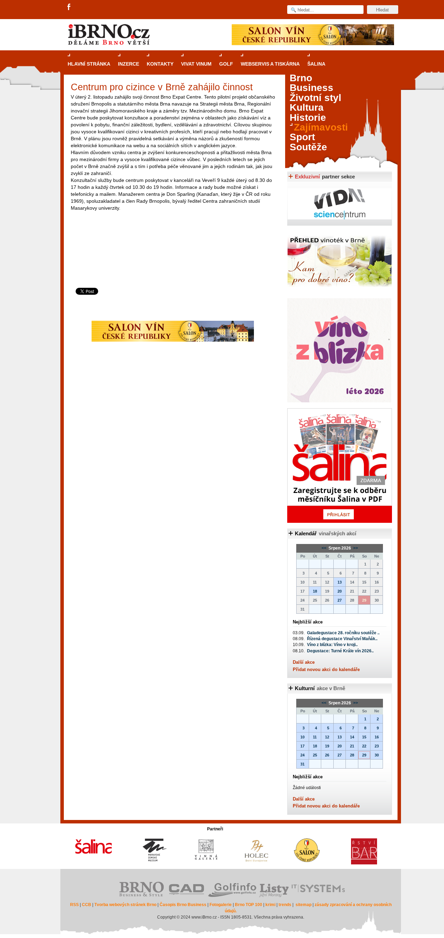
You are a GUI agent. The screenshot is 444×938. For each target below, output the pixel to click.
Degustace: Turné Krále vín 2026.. (340, 650)
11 (315, 737)
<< (324, 548)
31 (302, 764)
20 (340, 591)
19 (327, 746)
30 (377, 755)
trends (285, 904)
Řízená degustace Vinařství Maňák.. (342, 638)
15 (364, 737)
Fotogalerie (221, 904)
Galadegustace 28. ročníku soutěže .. (343, 632)
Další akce (304, 662)
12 (327, 737)
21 (352, 746)
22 (364, 746)
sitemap (303, 904)
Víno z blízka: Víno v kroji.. (332, 644)
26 (327, 755)
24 (302, 755)
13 (340, 582)
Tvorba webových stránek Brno (125, 904)
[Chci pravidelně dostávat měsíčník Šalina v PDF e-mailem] (339, 465)
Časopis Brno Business (183, 904)
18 (315, 591)
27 (340, 600)
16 (377, 737)
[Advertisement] (173, 263)
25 (315, 755)
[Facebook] (69, 7)
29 (364, 755)
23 (377, 746)
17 (302, 746)
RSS (74, 904)
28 (352, 755)
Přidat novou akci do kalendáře (326, 669)
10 (302, 737)
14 (352, 737)
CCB (86, 904)
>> (355, 548)
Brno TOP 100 (248, 904)
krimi (270, 904)
